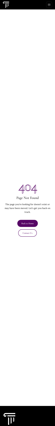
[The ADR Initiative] (6, 5)
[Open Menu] (49, 5)
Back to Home (27, 223)
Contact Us (27, 233)
